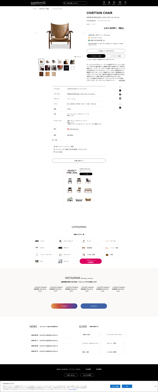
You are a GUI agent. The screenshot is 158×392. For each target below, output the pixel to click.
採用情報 (98, 369)
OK (127, 386)
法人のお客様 (87, 375)
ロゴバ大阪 (59, 152)
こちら (108, 35)
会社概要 (88, 369)
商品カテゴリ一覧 (79, 234)
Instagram (64, 306)
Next (83, 33)
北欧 (56, 140)
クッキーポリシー (73, 389)
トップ (35, 9)
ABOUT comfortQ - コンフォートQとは (68, 369)
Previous (36, 33)
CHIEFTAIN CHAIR (57, 9)
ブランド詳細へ (86, 174)
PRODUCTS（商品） (44, 9)
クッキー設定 (115, 386)
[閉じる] (155, 386)
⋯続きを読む (121, 80)
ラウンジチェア (104, 20)
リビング (93, 24)
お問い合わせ (71, 375)
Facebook (94, 306)
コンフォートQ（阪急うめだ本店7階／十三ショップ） (72, 149)
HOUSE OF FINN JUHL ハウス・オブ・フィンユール (103, 17)
